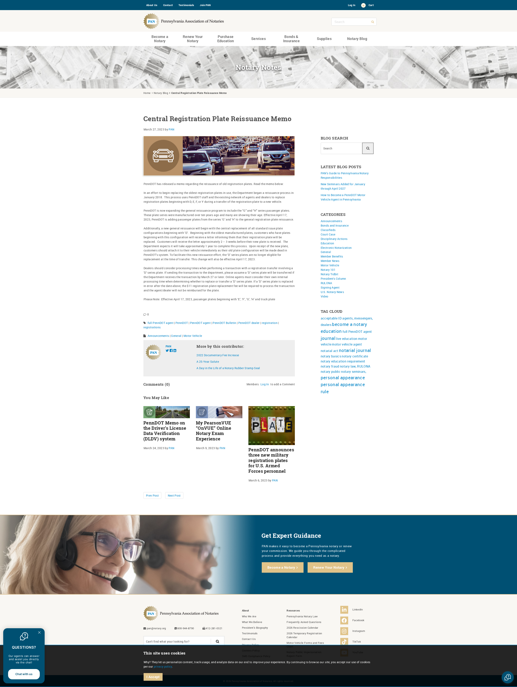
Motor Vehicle (193, 336)
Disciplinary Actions (334, 239)
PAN (171, 129)
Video (324, 296)
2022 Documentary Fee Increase (218, 355)
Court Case (328, 234)
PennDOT (181, 323)
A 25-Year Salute (208, 361)
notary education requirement (343, 361)
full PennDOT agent (160, 323)
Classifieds (328, 230)
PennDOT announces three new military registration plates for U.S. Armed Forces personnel (271, 460)
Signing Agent (330, 287)
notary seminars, (353, 371)
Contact (168, 5)
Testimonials (186, 5)
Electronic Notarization (336, 248)
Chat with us (24, 674)
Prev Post (152, 495)
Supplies (324, 38)
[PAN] (183, 20)
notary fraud (330, 366)
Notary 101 (328, 270)
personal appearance (343, 377)
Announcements (158, 336)
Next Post (174, 495)
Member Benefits (332, 256)
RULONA (326, 283)
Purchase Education (225, 38)
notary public (331, 371)
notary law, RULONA (355, 366)
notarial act (329, 351)
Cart (371, 5)
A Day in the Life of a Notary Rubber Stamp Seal (228, 368)
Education (327, 243)
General (176, 336)
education (331, 331)
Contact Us (249, 639)
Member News (330, 261)
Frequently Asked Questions (304, 622)
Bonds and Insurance (335, 225)
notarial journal (355, 350)
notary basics (331, 356)
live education (346, 338)
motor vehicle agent (347, 344)
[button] (508, 677)
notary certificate (355, 356)
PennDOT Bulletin (224, 323)
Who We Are (249, 616)
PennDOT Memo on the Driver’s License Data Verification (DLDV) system (164, 431)
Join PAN (205, 5)
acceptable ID (331, 318)
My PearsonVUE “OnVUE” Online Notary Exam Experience (213, 431)
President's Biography (255, 627)
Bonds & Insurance (291, 38)
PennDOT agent (200, 323)
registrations (152, 327)
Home (146, 93)
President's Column (333, 278)
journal (328, 338)
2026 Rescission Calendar (302, 627)
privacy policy (163, 666)
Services (258, 38)
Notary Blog (357, 38)
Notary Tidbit (329, 274)
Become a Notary (159, 38)
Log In (351, 5)
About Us (152, 5)
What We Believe (252, 622)
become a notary (349, 324)
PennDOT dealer (249, 323)
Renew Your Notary (193, 38)
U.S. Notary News (332, 292)
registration (269, 323)
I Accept (153, 676)
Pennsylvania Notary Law (302, 616)
